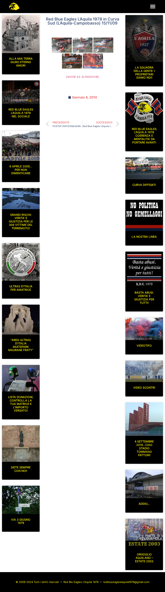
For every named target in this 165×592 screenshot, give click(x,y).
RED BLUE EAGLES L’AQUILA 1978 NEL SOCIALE (20, 113)
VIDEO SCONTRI (144, 387)
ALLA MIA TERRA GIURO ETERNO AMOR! (21, 62)
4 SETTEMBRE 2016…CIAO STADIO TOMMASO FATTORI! (144, 448)
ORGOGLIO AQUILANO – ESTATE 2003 (144, 558)
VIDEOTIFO (144, 345)
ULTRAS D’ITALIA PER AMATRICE (20, 288)
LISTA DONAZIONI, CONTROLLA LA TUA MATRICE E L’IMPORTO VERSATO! (20, 403)
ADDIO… (144, 503)
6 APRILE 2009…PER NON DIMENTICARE (20, 170)
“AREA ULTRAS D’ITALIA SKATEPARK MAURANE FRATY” (20, 345)
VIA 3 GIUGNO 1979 (20, 521)
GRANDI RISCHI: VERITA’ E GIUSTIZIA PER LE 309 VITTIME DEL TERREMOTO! (21, 221)
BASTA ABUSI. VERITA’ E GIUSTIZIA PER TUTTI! (144, 297)
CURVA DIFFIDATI (144, 184)
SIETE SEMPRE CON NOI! (21, 469)
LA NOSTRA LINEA (144, 236)
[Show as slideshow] (82, 76)
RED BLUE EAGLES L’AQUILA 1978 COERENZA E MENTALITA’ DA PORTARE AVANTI (144, 135)
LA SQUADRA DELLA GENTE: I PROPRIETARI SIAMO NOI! (144, 72)
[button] (152, 6)
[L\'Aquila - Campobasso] (62, 45)
